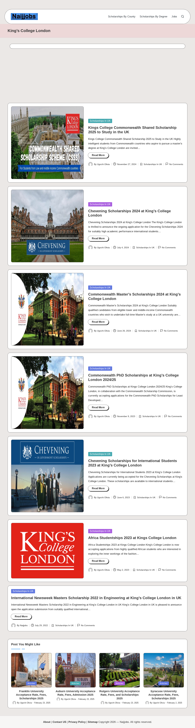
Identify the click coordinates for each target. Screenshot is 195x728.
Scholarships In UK (100, 121)
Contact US (59, 722)
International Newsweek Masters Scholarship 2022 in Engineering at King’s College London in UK (96, 598)
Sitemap (93, 722)
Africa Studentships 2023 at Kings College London (132, 538)
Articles (31, 683)
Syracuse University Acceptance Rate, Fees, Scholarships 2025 (163, 695)
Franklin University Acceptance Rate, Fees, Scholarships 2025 (31, 695)
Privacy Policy (77, 722)
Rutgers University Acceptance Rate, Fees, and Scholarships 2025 (119, 695)
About (46, 722)
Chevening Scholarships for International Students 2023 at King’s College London (132, 463)
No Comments (176, 164)
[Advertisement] (97, 76)
